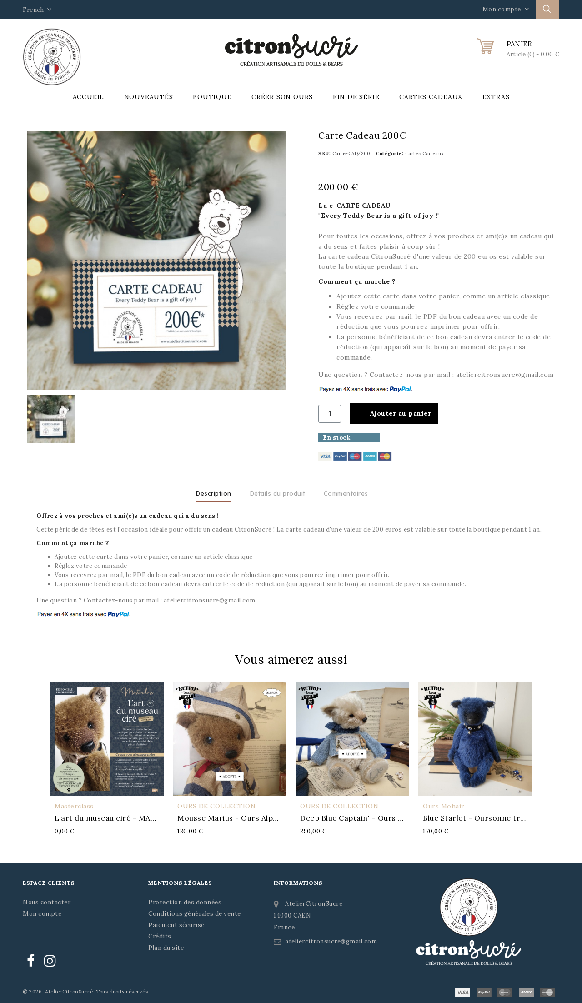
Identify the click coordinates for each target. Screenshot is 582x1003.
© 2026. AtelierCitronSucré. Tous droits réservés (85, 991)
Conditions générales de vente (194, 914)
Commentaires (346, 493)
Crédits (159, 936)
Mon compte (42, 914)
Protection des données (184, 902)
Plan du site (166, 948)
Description (213, 493)
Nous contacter (46, 902)
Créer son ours (282, 97)
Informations (298, 882)
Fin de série (356, 97)
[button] (394, 413)
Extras (496, 97)
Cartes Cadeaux (430, 97)
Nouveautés (148, 97)
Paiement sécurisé (176, 925)
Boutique (212, 97)
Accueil (89, 97)
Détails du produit (278, 493)
